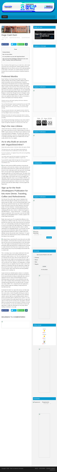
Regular (36, 264)
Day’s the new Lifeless (7, 54)
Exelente (37, 257)
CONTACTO (52, 470)
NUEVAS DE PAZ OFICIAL (14, 37)
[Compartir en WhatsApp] (20, 44)
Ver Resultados (44, 269)
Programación (45, 402)
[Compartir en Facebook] (5, 44)
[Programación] (37, 405)
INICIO (36, 468)
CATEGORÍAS (42, 468)
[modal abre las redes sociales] (26, 44)
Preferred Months (6, 52)
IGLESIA (35, 233)
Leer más (49, 237)
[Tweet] (14, 44)
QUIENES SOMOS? (50, 468)
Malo (36, 262)
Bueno (36, 259)
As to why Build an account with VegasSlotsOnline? (14, 56)
